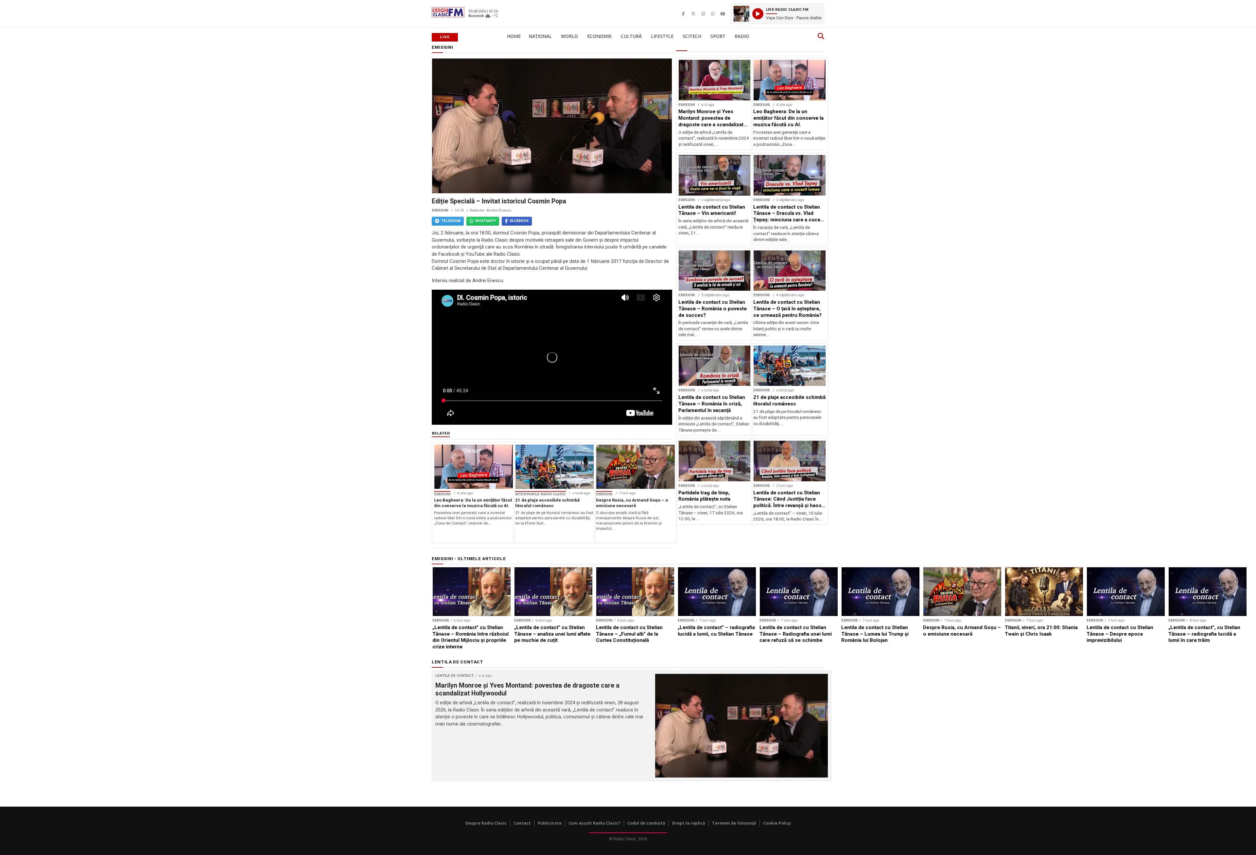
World (569, 36)
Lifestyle (662, 36)
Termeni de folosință (734, 823)
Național (540, 36)
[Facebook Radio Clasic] (683, 13)
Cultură (631, 36)
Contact (522, 823)
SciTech (692, 36)
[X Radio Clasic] (693, 13)
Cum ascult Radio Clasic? (594, 823)
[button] (777, 14)
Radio (742, 36)
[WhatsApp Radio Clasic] (712, 13)
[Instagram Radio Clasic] (702, 13)
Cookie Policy (777, 823)
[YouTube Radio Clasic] (722, 13)
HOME (514, 36)
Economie (599, 36)
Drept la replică (688, 823)
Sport (717, 36)
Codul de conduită (646, 823)
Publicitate (550, 823)
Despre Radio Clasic (486, 823)
